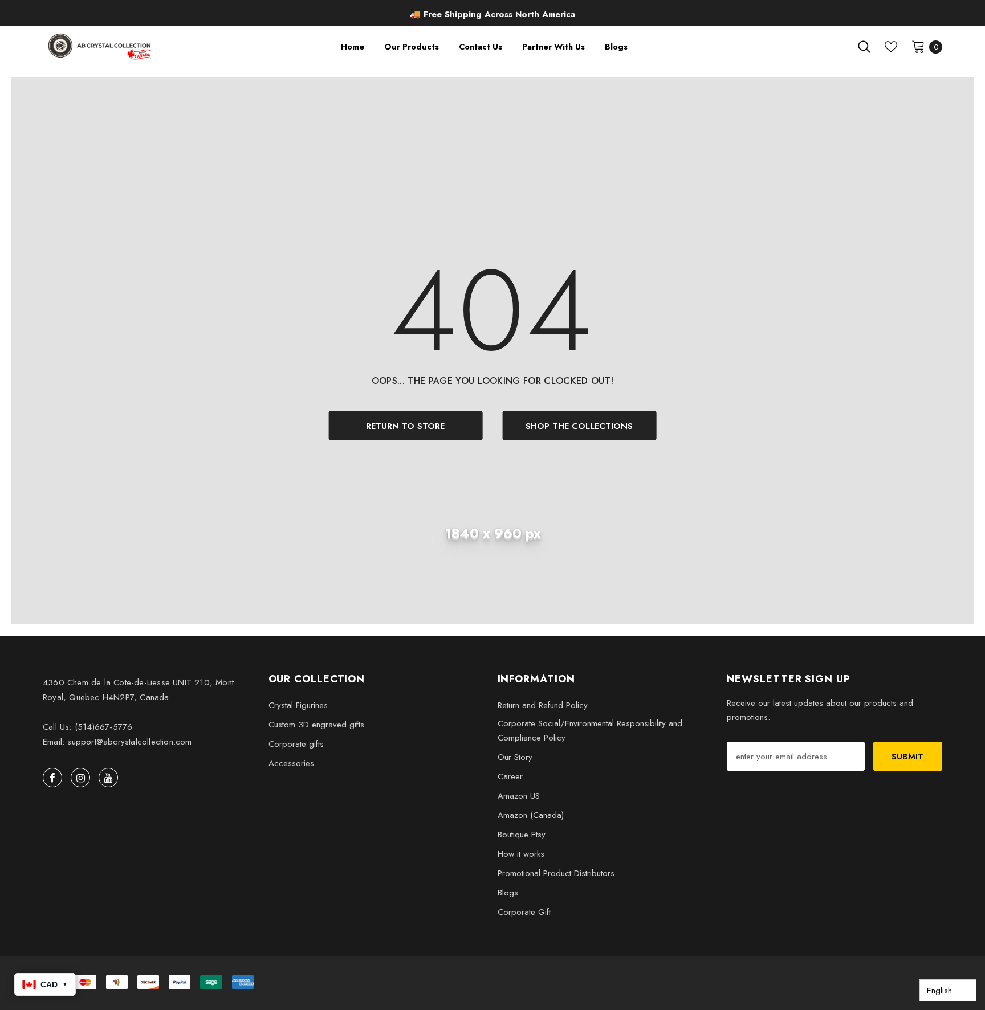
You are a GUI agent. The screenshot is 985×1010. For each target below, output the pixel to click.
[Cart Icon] (918, 46)
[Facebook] (52, 777)
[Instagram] (80, 777)
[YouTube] (108, 777)
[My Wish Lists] (891, 46)
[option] (493, 14)
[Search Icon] (864, 46)
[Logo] (100, 46)
